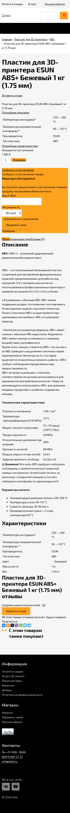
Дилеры (7, 690)
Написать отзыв (16, 611)
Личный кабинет (12, 722)
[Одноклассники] (8, 625)
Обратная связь (12, 680)
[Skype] (25, 625)
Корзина (7, 712)
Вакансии (8, 685)
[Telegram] (29, 625)
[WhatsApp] (21, 625)
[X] (12, 625)
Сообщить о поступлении (18, 170)
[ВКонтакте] (3, 625)
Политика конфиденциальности (22, 694)
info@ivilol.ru (10, 761)
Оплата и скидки (12, 671)
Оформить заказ (12, 717)
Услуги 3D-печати (13, 676)
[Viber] (16, 625)
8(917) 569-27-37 (12, 756)
